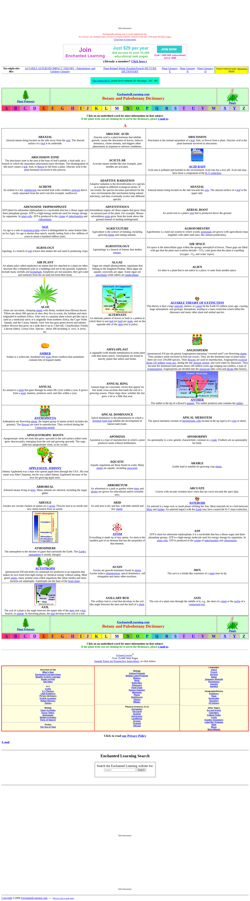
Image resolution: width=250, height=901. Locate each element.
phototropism (113, 573)
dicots (230, 368)
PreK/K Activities (48, 698)
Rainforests (137, 697)
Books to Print (48, 679)
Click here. (138, 61)
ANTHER (197, 400)
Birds (137, 680)
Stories (48, 703)
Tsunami (137, 723)
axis (68, 140)
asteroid (178, 306)
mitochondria (76, 216)
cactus (51, 505)
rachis (237, 601)
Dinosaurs (137, 685)
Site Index (48, 682)
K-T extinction (213, 173)
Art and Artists (214, 710)
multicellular (131, 274)
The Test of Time (48, 727)
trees (32, 490)
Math (214, 724)
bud (120, 321)
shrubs (94, 491)
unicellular (101, 274)
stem (120, 324)
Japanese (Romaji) (214, 679)
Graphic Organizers (213, 720)
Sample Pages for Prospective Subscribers (116, 661)
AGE (45, 227)
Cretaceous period (44, 427)
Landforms (137, 719)
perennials (206, 231)
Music (214, 727)
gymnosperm (154, 368)
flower (40, 166)
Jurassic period (201, 362)
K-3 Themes (48, 691)
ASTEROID (197, 503)
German (214, 674)
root (192, 213)
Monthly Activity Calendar (48, 677)
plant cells (26, 216)
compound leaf (197, 604)
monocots (204, 368)
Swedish (214, 686)
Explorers (214, 693)
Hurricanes (136, 716)
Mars (149, 509)
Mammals (137, 692)
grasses (117, 252)
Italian (214, 677)
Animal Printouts (137, 673)
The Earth (137, 711)
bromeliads (36, 271)
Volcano (137, 726)
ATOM (117, 534)
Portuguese (214, 682)
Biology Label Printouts (137, 676)
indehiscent (30, 190)
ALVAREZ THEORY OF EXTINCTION (197, 302)
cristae (61, 216)
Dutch (214, 670)
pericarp (75, 190)
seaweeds (132, 468)
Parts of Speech (48, 720)
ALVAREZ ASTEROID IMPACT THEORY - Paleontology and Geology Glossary (60, 70)
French (214, 672)
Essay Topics (47, 713)
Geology (137, 714)
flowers (192, 359)
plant (21, 390)
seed (23, 393)
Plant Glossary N (187, 70)
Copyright (6, 898)
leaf (43, 143)
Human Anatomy (137, 690)
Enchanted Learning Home (48, 674)
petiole (20, 613)
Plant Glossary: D (205, 70)
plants (111, 234)
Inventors (214, 701)
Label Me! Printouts (214, 722)
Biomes (137, 678)
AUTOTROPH (45, 568)
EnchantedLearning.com (133, 94)
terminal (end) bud (102, 420)
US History (214, 703)
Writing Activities (48, 717)
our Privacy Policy (134, 735)
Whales (136, 702)
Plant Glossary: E (170, 70)
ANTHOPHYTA (45, 418)
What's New (48, 672)
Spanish (214, 684)
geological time (31, 230)
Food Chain (136, 688)
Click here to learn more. (125, 39)
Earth (199, 509)
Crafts (48, 689)
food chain (74, 581)
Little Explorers (48, 693)
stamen (190, 403)
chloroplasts (44, 219)
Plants (137, 695)
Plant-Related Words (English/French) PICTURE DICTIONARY (129, 70)
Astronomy (136, 709)
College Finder (214, 715)
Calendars (214, 713)
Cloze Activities (48, 710)
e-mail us (163, 118)
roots (107, 216)
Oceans (137, 721)
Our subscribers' (101, 80)
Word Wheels (213, 729)
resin (48, 356)
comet (198, 306)
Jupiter (160, 509)
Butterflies (137, 683)
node (130, 321)
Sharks (137, 699)
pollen (239, 403)
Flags (213, 696)
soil (30, 251)
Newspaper (48, 715)
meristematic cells (191, 420)
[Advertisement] (125, 14)
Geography (214, 698)
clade (214, 439)
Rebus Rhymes (47, 701)
